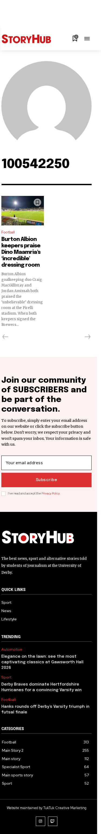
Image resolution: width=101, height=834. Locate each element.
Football (8, 232)
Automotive (11, 649)
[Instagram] (40, 821)
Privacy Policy (50, 493)
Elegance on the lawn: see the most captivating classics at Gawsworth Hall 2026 (42, 662)
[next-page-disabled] (87, 337)
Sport (6, 677)
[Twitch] (52, 821)
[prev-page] (5, 337)
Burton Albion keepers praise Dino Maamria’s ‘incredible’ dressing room (20, 252)
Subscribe (46, 480)
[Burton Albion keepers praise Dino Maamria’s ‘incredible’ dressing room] (22, 210)
